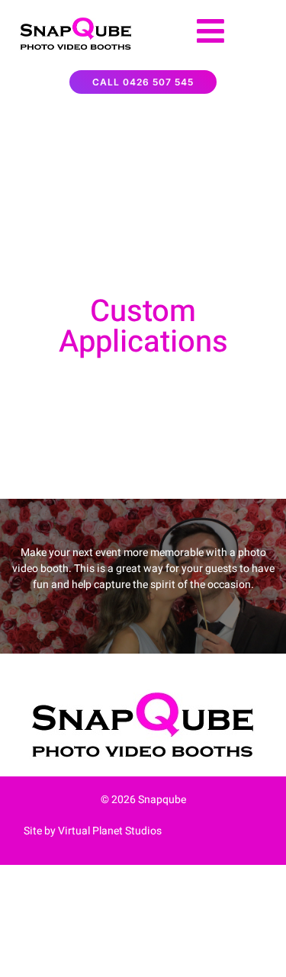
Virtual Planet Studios (110, 831)
